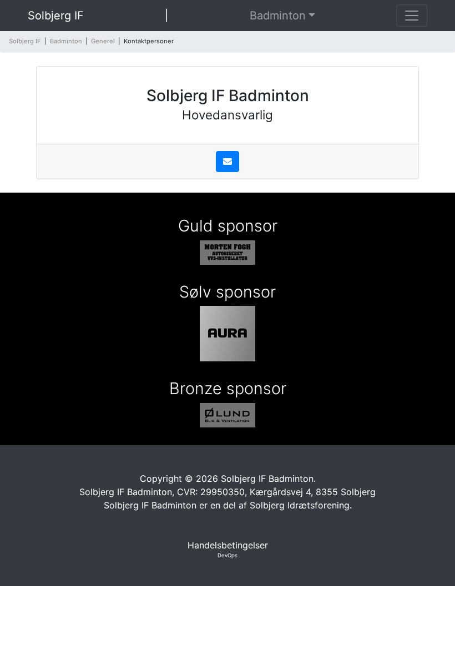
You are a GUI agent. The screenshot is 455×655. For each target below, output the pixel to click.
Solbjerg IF (56, 15)
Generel (103, 41)
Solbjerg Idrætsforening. (301, 505)
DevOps (227, 555)
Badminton (278, 15)
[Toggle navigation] (411, 15)
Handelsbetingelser (228, 545)
